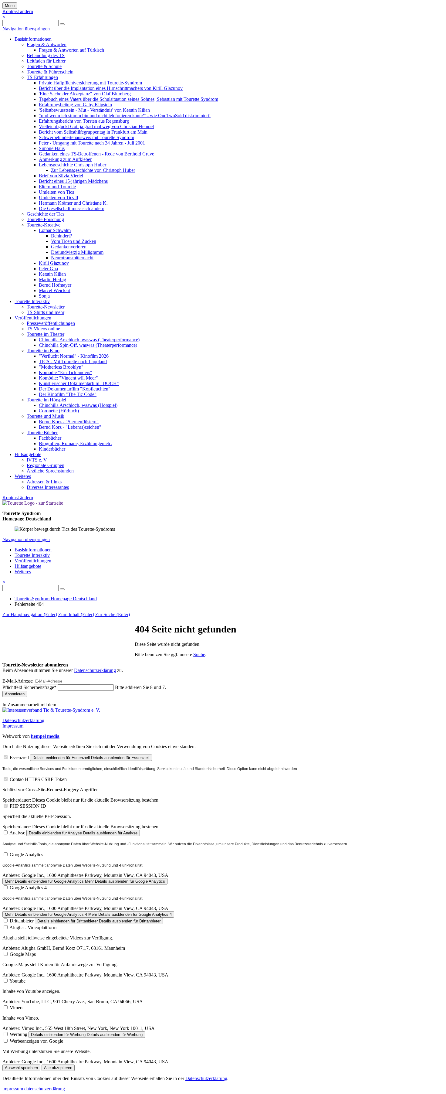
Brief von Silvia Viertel (61, 175)
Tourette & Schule (44, 66)
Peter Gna (48, 268)
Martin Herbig (52, 279)
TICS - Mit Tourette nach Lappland (73, 361)
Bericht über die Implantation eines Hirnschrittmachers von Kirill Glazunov (111, 88)
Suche (199, 654)
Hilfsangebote (28, 454)
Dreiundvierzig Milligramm (77, 252)
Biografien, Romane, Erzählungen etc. (75, 443)
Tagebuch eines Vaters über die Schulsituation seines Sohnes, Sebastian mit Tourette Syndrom (128, 99)
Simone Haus (52, 148)
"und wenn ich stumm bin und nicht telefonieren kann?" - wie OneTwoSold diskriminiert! (125, 115)
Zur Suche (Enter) (112, 614)
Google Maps (23, 954)
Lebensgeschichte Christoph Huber (72, 164)
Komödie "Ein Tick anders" (65, 372)
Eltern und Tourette (57, 186)
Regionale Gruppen (45, 465)
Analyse (17, 832)
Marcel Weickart (54, 290)
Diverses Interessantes (48, 487)
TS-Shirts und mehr (45, 312)
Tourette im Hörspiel (46, 399)
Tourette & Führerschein (50, 71)
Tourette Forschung (45, 219)
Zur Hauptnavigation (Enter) (29, 614)
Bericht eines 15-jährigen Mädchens (73, 181)
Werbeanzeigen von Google (36, 1041)
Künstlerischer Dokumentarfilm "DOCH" (79, 383)
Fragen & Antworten (46, 44)
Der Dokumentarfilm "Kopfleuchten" (74, 388)
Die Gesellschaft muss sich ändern (71, 208)
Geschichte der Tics (45, 213)
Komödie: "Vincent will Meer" (68, 377)
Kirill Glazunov (54, 263)
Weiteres (23, 476)
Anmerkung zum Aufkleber (65, 159)
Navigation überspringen (26, 28)
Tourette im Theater (45, 334)
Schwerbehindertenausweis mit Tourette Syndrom (86, 137)
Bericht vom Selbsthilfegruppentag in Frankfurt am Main (93, 132)
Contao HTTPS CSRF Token (38, 779)
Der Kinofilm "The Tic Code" (67, 394)
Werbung (18, 1034)
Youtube (17, 980)
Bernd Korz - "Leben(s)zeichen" (70, 427)
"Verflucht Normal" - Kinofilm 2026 (74, 356)
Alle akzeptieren (58, 1067)
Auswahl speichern (21, 1067)
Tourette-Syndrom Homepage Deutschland (56, 598)
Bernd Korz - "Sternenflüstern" (69, 421)
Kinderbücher (52, 449)
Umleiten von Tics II (58, 197)
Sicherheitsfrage (29, 687)
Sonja (44, 295)
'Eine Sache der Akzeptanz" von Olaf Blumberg (85, 93)
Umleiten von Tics (56, 192)
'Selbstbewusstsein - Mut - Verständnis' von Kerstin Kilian (94, 110)
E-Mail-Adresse (17, 680)
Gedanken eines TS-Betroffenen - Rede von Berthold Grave (96, 153)
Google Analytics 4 (28, 887)
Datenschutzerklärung (95, 670)
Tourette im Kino (43, 350)
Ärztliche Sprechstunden (50, 470)
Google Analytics (26, 854)
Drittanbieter (22, 920)
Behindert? (61, 235)
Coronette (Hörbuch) (59, 410)
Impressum (12, 725)
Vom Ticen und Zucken (73, 241)
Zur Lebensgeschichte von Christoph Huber (93, 170)
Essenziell (19, 757)
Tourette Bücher (42, 432)
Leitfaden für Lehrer (46, 60)
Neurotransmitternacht (72, 257)
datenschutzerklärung (44, 1088)
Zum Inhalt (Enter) (76, 614)
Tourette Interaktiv (32, 301)
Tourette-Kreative (43, 224)
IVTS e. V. (37, 459)
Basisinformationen (33, 39)
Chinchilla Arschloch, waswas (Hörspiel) (78, 405)
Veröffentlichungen (33, 317)
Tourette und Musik (45, 416)
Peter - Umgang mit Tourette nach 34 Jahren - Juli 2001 (92, 142)
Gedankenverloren (68, 246)
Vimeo (16, 1007)
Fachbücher (50, 438)
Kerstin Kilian (52, 274)
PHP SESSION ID (28, 806)
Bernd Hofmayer (55, 285)
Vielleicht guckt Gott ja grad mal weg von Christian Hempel (96, 126)
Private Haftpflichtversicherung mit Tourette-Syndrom (90, 82)
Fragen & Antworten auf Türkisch (71, 50)
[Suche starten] (62, 24)
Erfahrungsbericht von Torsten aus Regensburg (84, 121)
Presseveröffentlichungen (51, 323)
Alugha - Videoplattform (32, 927)
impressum (12, 1088)
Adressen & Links (44, 481)
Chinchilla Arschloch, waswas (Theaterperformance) (89, 339)
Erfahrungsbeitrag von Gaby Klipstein (75, 104)
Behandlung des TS (46, 55)
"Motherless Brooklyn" (61, 367)
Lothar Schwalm (55, 230)
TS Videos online (43, 328)
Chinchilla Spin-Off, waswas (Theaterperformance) (88, 345)
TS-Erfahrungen (42, 77)
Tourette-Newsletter (46, 306)
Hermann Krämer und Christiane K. (73, 203)
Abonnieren (15, 694)
